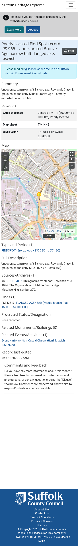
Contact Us (42, 513)
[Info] (5, 168)
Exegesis (37, 533)
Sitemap (42, 525)
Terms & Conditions (42, 517)
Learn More (14, 29)
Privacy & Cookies (42, 521)
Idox (50, 533)
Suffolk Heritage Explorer (23, 5)
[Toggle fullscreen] (72, 154)
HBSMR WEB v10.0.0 (41, 537)
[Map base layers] (5, 161)
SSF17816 (15, 281)
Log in (42, 540)
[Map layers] (5, 155)
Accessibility (41, 509)
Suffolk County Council (52, 529)
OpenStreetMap (54, 231)
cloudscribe (63, 537)
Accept (33, 29)
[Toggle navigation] (71, 5)
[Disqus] (39, 442)
